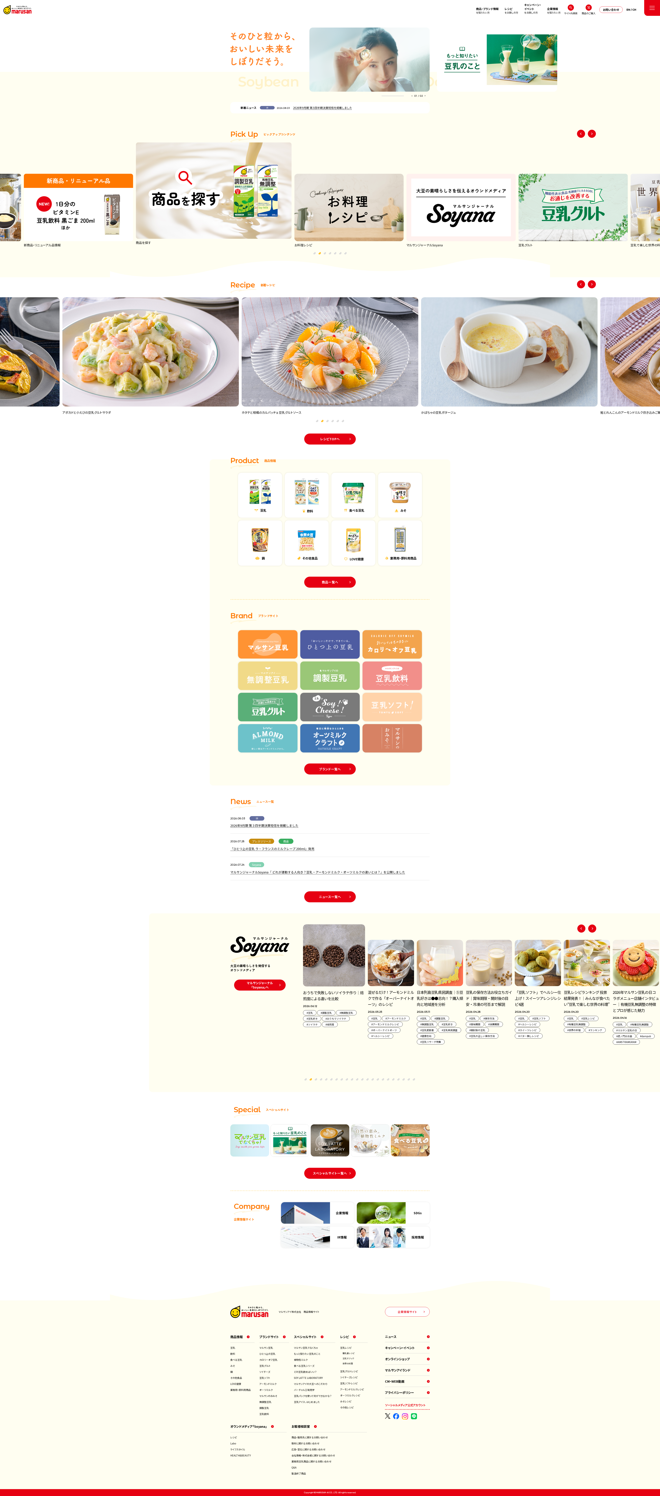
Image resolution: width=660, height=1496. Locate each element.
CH (634, 9)
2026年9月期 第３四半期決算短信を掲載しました (322, 108)
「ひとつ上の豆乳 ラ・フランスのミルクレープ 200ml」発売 (272, 848)
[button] (412, 96)
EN (628, 9)
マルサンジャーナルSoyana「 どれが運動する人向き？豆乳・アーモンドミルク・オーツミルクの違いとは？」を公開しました (317, 872)
